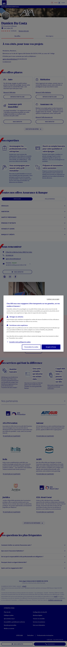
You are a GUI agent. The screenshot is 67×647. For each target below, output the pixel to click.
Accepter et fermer (51, 347)
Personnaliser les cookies (31, 347)
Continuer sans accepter (53, 299)
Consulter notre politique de (20, 342)
